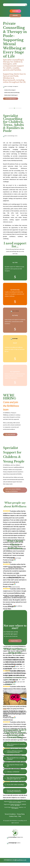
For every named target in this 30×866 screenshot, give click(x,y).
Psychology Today (10, 684)
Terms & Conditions (10, 814)
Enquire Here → (15, 641)
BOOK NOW (15, 11)
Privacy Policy (21, 814)
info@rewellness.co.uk (19, 860)
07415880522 (8, 860)
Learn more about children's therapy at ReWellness (13, 490)
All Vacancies (10, 434)
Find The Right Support (10, 98)
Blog (19, 816)
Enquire (15, 15)
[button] (4, 106)
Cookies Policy (13, 816)
